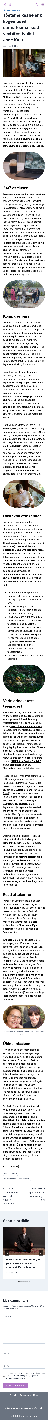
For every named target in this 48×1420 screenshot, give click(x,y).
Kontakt (13, 1395)
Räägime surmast (11, 10)
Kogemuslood (10, 1173)
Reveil (6, 793)
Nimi (7, 1353)
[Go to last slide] (7, 1253)
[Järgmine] (41, 1253)
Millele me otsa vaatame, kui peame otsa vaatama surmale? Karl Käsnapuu (23, 1263)
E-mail (8, 1366)
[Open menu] (42, 4)
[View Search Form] (36, 4)
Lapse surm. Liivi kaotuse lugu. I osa (36, 1194)
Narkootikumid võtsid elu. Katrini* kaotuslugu (10, 1195)
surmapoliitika (19, 864)
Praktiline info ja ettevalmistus (17, 1179)
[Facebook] (5, 4)
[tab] (19, 1281)
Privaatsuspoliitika (29, 1395)
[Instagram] (10, 4)
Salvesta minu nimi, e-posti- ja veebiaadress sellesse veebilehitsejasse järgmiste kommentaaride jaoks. (25, 1375)
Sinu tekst (10, 1316)
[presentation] (24, 1241)
